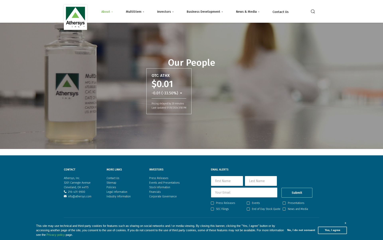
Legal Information (117, 192)
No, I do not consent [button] (301, 230)
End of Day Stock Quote (266, 209)
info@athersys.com (79, 196)
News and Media (298, 209)
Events (256, 203)
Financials (155, 192)
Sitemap (111, 182)
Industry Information (119, 196)
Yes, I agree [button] (332, 230)
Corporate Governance (163, 196)
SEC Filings (222, 209)
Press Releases (158, 178)
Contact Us (280, 12)
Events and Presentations (164, 182)
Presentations (296, 203)
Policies (111, 187)
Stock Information (159, 187)
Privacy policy (55, 234)
